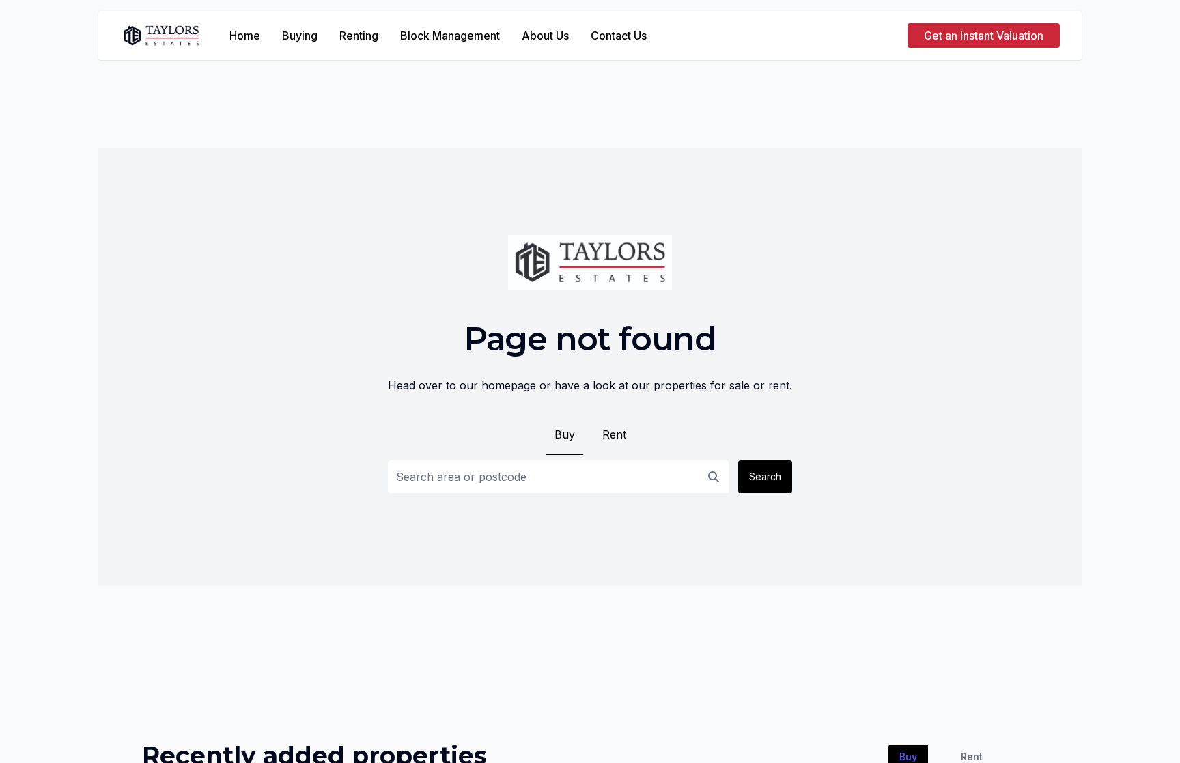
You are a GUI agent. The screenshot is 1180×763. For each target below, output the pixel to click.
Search (765, 476)
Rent (614, 434)
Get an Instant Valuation (983, 35)
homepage (508, 385)
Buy (564, 434)
